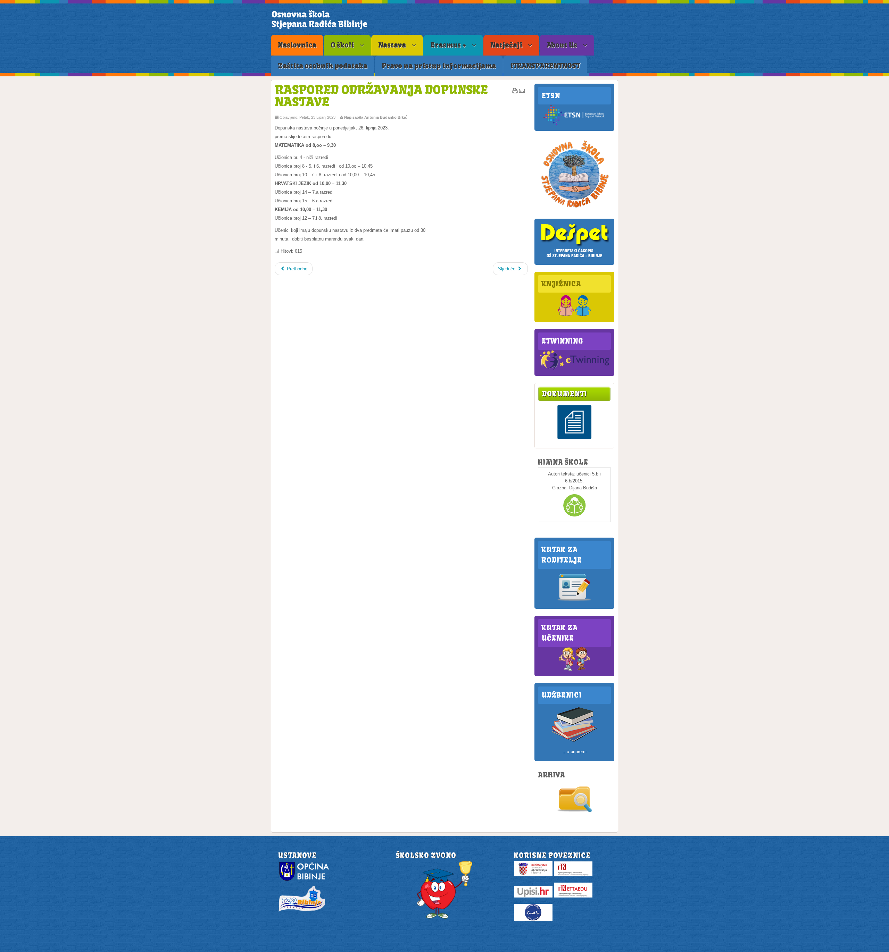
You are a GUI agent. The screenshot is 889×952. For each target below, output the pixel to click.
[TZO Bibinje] (301, 911)
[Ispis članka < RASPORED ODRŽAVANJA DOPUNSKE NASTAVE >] (515, 92)
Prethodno (296, 268)
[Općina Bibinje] (305, 880)
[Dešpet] (574, 258)
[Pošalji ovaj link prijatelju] (522, 92)
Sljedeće (507, 268)
